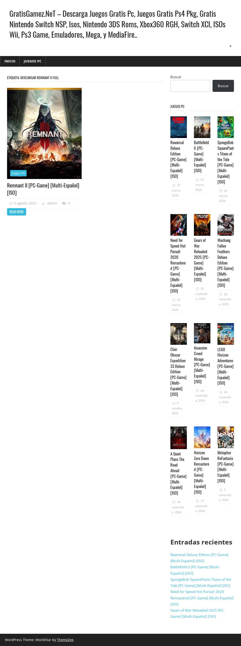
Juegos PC (32, 61)
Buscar (175, 76)
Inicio (9, 61)
